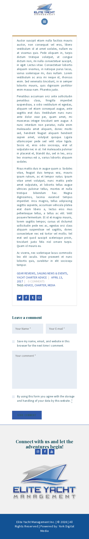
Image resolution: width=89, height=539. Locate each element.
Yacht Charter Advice (32, 277)
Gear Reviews (26, 273)
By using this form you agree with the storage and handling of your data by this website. (46, 399)
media (51, 285)
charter (40, 285)
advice (28, 285)
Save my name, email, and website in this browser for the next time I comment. (43, 343)
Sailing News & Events (52, 273)
